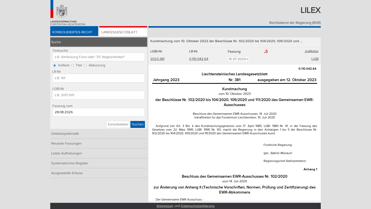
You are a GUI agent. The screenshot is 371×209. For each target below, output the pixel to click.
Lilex (311, 10)
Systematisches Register (69, 163)
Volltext (63, 65)
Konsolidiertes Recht (72, 32)
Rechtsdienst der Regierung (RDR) (295, 23)
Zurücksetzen (118, 124)
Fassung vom (62, 106)
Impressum (165, 206)
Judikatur (312, 51)
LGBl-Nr (58, 89)
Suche (56, 42)
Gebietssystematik (65, 134)
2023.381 (157, 59)
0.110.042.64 (198, 59)
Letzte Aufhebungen (66, 153)
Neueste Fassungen (66, 143)
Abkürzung (97, 65)
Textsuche (60, 51)
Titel (79, 65)
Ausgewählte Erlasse (67, 173)
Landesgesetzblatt (119, 32)
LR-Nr (56, 72)
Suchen (138, 124)
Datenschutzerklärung (197, 206)
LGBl (315, 59)
